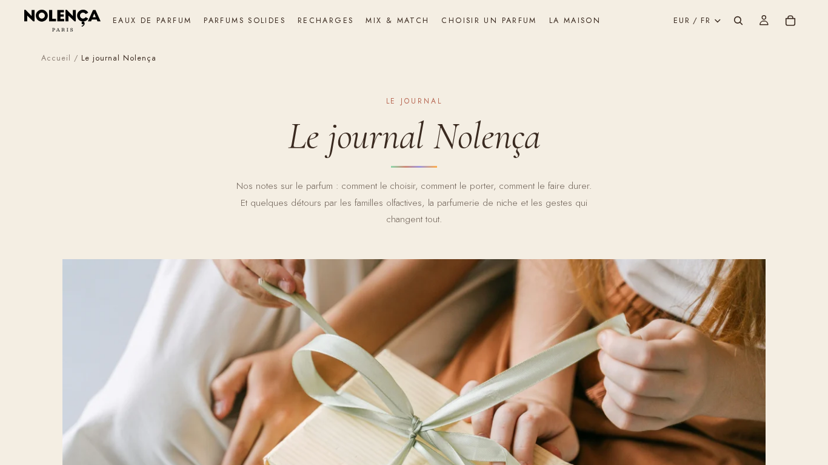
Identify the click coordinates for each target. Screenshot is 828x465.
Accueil (56, 58)
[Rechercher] (738, 20)
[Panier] (790, 20)
